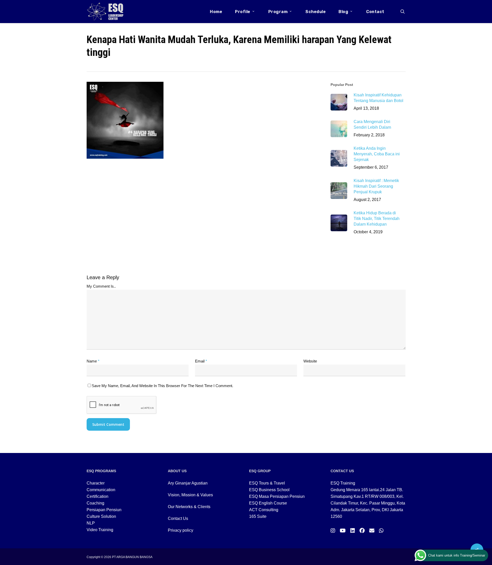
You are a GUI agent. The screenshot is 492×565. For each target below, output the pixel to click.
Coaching (95, 503)
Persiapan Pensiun (104, 510)
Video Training (100, 530)
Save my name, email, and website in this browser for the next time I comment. (162, 386)
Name (93, 361)
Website (310, 361)
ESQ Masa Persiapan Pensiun (277, 496)
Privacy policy (180, 530)
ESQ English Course (268, 503)
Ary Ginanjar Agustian (188, 483)
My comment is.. (101, 286)
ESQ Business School (269, 490)
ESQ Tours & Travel (267, 483)
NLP (91, 523)
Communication (101, 490)
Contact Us (178, 518)
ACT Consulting (263, 510)
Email (201, 361)
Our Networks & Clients (189, 507)
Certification (97, 496)
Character (96, 483)
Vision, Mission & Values (190, 495)
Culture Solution (101, 516)
